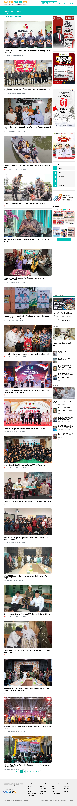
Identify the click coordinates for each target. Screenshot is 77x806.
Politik (25, 8)
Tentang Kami (44, 800)
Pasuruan (61, 176)
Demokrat (61, 185)
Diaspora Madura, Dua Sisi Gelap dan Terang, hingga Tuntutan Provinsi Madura (63, 344)
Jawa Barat (43, 783)
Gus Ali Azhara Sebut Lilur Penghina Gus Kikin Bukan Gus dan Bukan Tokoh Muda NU (65, 426)
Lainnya (19, 11)
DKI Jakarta (31, 786)
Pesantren (56, 385)
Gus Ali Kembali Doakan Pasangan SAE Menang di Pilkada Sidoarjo (27, 614)
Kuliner (53, 791)
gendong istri (62, 180)
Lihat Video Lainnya (63, 320)
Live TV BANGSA (44, 791)
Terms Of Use (63, 802)
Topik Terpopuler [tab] (59, 164)
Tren (29, 788)
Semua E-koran (64, 240)
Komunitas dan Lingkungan (32, 794)
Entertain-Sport (9, 11)
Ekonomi (57, 8)
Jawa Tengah (67, 783)
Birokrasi (31, 8)
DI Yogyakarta (55, 783)
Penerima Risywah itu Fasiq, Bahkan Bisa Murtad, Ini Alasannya (65, 351)
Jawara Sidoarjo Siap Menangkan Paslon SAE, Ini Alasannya (24, 465)
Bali (53, 786)
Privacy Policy (70, 800)
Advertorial (43, 788)
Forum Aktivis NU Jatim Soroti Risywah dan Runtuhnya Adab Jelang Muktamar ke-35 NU (65, 366)
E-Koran (56, 206)
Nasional (17, 8)
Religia (50, 8)
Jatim (10, 8)
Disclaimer (63, 800)
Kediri (60, 172)
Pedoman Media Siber (54, 800)
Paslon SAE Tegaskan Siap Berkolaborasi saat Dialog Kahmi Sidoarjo (27, 501)
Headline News (56, 793)
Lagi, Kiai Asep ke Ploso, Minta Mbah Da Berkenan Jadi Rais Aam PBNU (65, 435)
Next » (38, 772)
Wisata (66, 791)
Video (29, 791)
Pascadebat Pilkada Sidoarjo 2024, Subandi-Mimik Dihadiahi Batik (26, 354)
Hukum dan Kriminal (41, 8)
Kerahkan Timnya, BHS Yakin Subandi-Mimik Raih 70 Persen (25, 429)
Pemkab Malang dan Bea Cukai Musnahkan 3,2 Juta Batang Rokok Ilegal (62, 314)
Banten (42, 786)
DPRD (60, 168)
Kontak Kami (70, 802)
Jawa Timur (31, 783)
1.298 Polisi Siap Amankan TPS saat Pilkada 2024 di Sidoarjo (24, 203)
